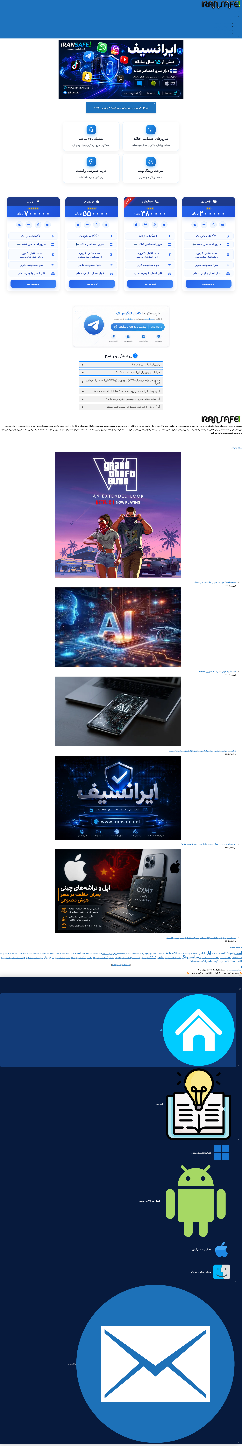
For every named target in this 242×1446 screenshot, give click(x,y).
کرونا (2, 958)
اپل (208, 953)
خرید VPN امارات (55, 953)
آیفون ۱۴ (229, 953)
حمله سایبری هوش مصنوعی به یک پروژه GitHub (217, 671)
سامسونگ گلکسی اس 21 (173, 958)
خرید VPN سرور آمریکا (32, 953)
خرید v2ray (109, 953)
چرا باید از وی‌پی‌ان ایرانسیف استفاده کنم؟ (138, 372)
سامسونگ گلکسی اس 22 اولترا (126, 958)
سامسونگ (190, 957)
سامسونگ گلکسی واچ (62, 958)
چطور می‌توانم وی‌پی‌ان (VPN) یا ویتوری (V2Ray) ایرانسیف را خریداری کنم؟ (123, 382)
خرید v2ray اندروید (96, 953)
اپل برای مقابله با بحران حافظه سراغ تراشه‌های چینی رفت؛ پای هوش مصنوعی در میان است (201, 938)
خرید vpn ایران (44, 953)
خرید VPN (126, 965)
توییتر (145, 953)
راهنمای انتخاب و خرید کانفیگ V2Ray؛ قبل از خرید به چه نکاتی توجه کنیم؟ (208, 844)
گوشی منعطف (198, 961)
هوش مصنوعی (18, 957)
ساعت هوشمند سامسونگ (209, 958)
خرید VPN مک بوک (18, 953)
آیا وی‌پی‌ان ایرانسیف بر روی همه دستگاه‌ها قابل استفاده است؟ (127, 391)
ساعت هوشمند (225, 958)
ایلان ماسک (171, 953)
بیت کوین (152, 953)
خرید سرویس (208, 284)
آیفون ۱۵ (221, 953)
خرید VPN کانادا (237, 958)
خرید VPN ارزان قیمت (69, 953)
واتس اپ (8, 958)
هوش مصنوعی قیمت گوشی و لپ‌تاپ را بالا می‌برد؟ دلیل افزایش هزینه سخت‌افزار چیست (202, 751)
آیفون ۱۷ (214, 953)
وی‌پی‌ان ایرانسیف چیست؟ (146, 364)
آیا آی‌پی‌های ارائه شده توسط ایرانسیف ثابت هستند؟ (132, 406)
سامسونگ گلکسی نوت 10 (81, 957)
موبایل (47, 957)
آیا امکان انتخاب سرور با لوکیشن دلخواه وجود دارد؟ (133, 399)
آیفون (238, 953)
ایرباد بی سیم (181, 953)
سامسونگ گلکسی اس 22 (150, 957)
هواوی (28, 957)
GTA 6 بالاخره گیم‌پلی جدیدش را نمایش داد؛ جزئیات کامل (214, 582)
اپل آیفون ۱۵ (190, 953)
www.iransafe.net (235, 970)
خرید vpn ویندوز (5, 953)
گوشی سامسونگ (211, 961)
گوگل (191, 961)
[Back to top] (241, 967)
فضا (53, 958)
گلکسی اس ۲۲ (236, 961)
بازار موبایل (160, 953)
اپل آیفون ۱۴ (200, 953)
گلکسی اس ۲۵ (224, 961)
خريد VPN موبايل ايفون (135, 953)
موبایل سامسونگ (37, 958)
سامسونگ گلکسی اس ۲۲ (103, 957)
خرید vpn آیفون (82, 953)
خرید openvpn (122, 953)
